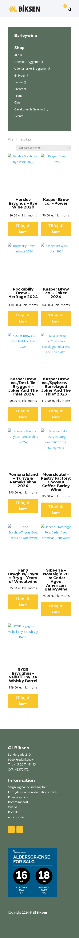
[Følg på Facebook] (11, 829)
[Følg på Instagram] (19, 829)
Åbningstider (16, 817)
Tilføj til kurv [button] (23, 229)
